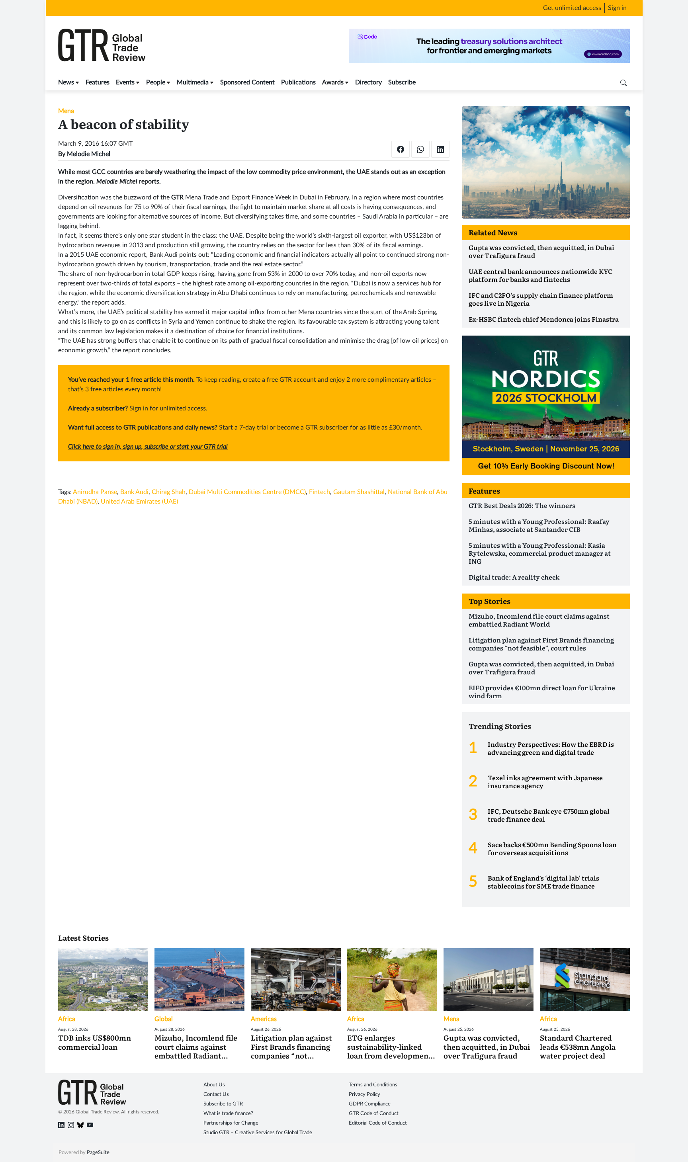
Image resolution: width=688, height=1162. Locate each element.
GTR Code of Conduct (374, 1113)
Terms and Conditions (373, 1085)
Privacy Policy (364, 1094)
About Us (214, 1085)
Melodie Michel (88, 154)
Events (125, 82)
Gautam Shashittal (359, 492)
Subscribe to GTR (223, 1104)
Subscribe (402, 82)
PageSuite (98, 1152)
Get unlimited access (572, 8)
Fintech (319, 492)
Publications (298, 82)
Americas (264, 1019)
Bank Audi (134, 492)
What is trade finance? (228, 1113)
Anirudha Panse (95, 492)
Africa (66, 1019)
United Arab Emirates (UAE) (139, 501)
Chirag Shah (169, 492)
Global (163, 1019)
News (66, 82)
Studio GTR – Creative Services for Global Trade (257, 1132)
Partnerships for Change (230, 1123)
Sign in (617, 8)
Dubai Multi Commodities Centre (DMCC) (247, 492)
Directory (368, 82)
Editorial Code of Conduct (378, 1123)
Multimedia (193, 82)
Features (97, 82)
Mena (66, 111)
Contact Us (216, 1094)
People (155, 82)
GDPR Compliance (370, 1104)
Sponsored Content (247, 82)
